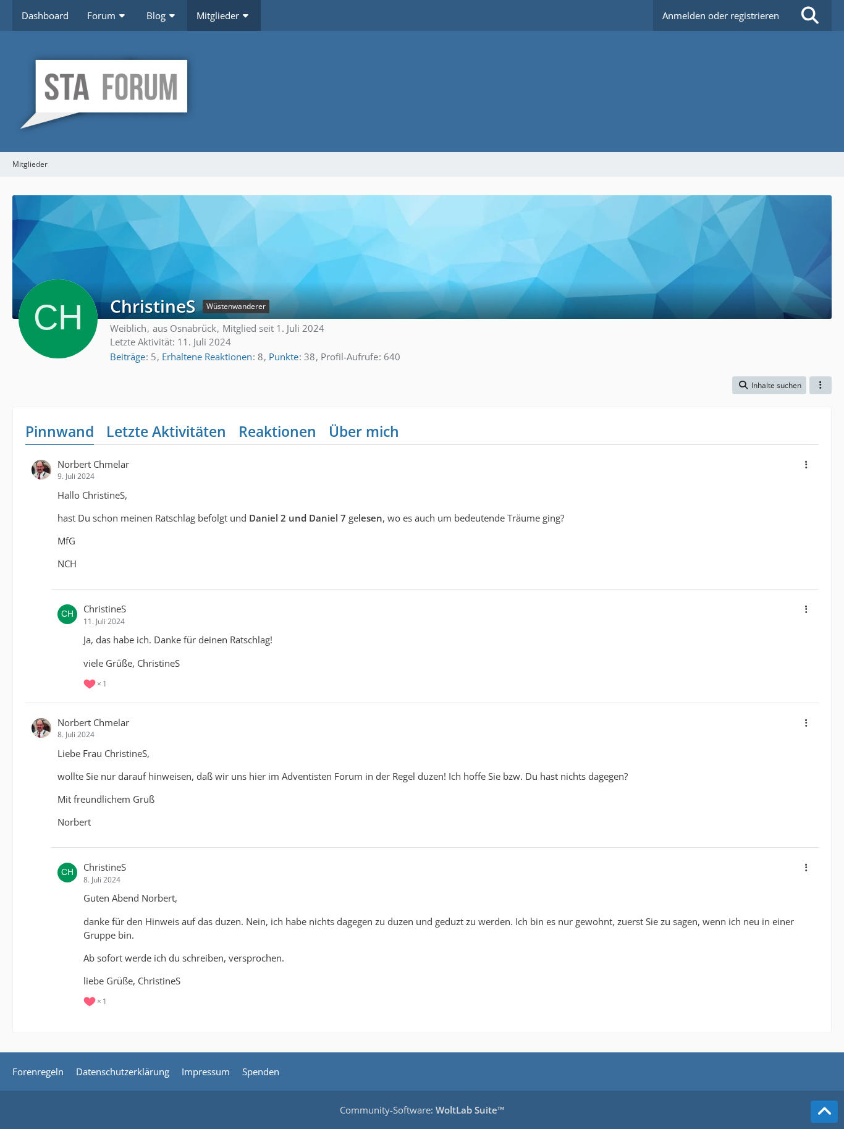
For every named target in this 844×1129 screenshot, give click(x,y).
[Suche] (810, 15)
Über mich (364, 431)
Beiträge (127, 356)
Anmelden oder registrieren (720, 15)
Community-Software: (422, 1110)
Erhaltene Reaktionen (207, 356)
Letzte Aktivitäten (166, 431)
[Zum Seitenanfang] (824, 1112)
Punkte (283, 356)
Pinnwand (59, 431)
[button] (769, 385)
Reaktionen (277, 431)
